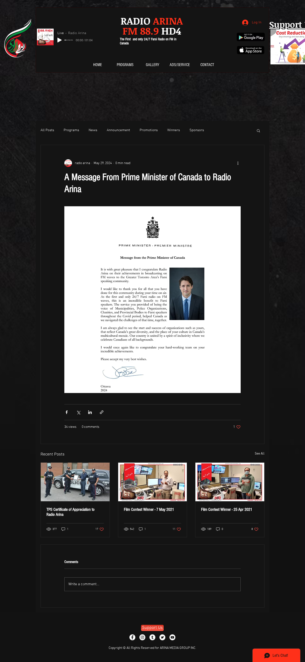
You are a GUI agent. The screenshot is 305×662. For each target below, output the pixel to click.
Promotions (149, 130)
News (93, 130)
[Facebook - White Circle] (132, 637)
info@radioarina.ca (98, 617)
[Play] (59, 40)
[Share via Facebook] (66, 412)
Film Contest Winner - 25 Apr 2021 (226, 509)
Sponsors (196, 130)
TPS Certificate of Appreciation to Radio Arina (70, 512)
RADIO (152, 20)
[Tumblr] (152, 637)
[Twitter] (162, 637)
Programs (71, 130)
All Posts (47, 130)
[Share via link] (101, 412)
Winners (173, 130)
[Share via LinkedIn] (90, 412)
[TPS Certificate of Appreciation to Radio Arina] (75, 482)
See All (259, 454)
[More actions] (238, 163)
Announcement (118, 130)
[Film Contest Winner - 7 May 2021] (152, 482)
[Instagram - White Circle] (142, 637)
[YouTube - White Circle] (172, 637)
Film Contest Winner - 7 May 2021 (149, 509)
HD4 (151, 30)
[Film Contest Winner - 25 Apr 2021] (229, 482)
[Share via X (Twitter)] (78, 412)
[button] (258, 130)
